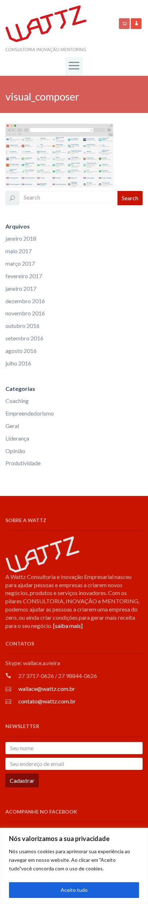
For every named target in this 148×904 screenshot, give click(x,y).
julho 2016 (18, 363)
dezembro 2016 (25, 301)
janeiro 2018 (20, 238)
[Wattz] (46, 28)
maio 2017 (18, 250)
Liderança (17, 438)
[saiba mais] (68, 625)
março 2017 (20, 263)
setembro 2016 (24, 338)
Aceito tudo (74, 890)
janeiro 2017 (20, 288)
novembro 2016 (25, 313)
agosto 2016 (21, 350)
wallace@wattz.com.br (46, 688)
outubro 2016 (22, 325)
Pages (21, 84)
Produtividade (23, 463)
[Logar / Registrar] (136, 23)
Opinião (15, 450)
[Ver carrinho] (124, 23)
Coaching (17, 400)
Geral (12, 425)
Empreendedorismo (29, 413)
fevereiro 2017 (23, 275)
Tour (37, 84)
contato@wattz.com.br (47, 701)
